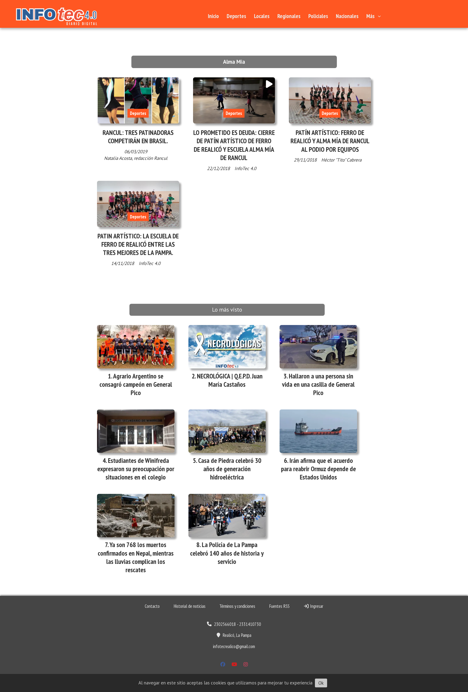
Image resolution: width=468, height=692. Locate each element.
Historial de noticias (189, 606)
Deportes (236, 16)
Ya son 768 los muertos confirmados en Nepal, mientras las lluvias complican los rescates (136, 557)
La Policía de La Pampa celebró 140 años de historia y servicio (227, 553)
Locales (262, 16)
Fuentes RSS (279, 606)
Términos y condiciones (237, 606)
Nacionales (347, 16)
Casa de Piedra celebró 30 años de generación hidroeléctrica (229, 468)
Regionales (289, 16)
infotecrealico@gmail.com (234, 646)
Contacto (152, 606)
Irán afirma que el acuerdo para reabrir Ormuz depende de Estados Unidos (318, 468)
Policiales (318, 16)
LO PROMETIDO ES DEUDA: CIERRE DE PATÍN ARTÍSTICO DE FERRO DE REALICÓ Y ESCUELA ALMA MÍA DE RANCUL (234, 145)
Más (370, 16)
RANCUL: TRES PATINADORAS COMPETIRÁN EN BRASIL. (138, 136)
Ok (321, 683)
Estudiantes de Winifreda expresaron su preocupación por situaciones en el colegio (135, 468)
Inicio (213, 16)
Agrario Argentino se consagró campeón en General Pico (135, 384)
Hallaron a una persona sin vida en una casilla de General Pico (318, 384)
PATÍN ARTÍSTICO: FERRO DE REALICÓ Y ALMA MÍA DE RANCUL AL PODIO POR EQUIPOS (330, 140)
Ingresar (316, 606)
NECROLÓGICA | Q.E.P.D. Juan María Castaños (230, 380)
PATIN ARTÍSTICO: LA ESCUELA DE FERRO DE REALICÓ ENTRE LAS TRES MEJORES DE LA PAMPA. (138, 244)
